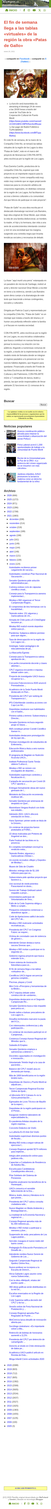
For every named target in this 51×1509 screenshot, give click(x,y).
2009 (9, 1410)
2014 (9, 1389)
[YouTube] (34, 10)
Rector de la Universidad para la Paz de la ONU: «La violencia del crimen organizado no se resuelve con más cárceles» (32, 463)
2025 (9, 499)
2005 (9, 1426)
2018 (9, 1373)
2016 (9, 1381)
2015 (9, 1385)
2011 (9, 1402)
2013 (9, 1393)
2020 (9, 1365)
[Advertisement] (25, 1457)
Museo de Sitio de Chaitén (21, 866)
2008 (9, 1414)
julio (12, 539)
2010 (9, 1406)
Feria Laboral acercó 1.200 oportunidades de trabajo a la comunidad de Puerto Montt (30, 447)
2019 (9, 1369)
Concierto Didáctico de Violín (22, 1128)
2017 (9, 1377)
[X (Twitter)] (39, 10)
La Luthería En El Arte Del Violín (24, 1132)
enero (12, 564)
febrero (13, 560)
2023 (9, 507)
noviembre (15, 523)
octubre (13, 527)
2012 (9, 1398)
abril (12, 552)
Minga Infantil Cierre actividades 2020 (26, 1359)
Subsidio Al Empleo (18, 1045)
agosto (13, 535)
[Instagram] (29, 10)
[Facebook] (24, 10)
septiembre (15, 531)
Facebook (25, 59)
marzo (13, 556)
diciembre (14, 519)
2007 (9, 1418)
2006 (9, 1422)
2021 (9, 516)
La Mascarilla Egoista (19, 653)
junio (12, 543)
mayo (12, 548)
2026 (9, 495)
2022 (9, 511)
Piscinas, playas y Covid (20, 982)
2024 (9, 503)
